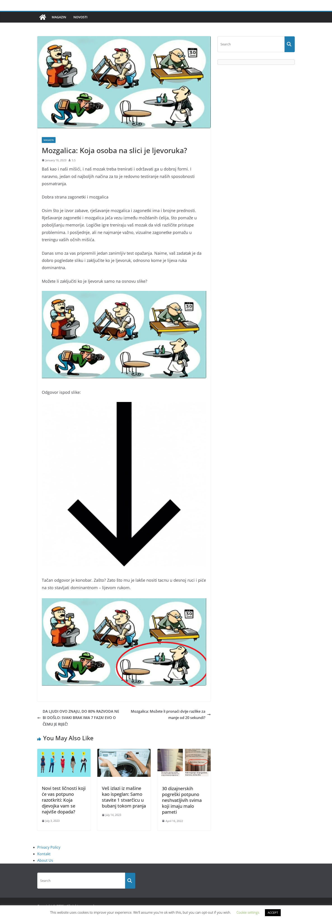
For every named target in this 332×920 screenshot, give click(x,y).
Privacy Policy (48, 847)
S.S (74, 160)
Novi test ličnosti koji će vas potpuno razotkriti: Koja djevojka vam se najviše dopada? (64, 800)
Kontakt (44, 853)
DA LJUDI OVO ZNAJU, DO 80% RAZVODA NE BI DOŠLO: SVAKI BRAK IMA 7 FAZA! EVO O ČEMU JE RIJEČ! (81, 718)
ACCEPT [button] (273, 913)
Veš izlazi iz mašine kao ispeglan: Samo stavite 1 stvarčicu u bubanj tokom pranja (124, 797)
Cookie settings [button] (247, 912)
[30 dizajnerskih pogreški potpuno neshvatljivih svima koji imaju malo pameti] (184, 752)
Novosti (80, 17)
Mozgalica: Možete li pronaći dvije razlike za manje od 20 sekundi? (168, 714)
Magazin (59, 17)
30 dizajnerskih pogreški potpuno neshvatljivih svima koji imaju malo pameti (182, 800)
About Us (45, 860)
